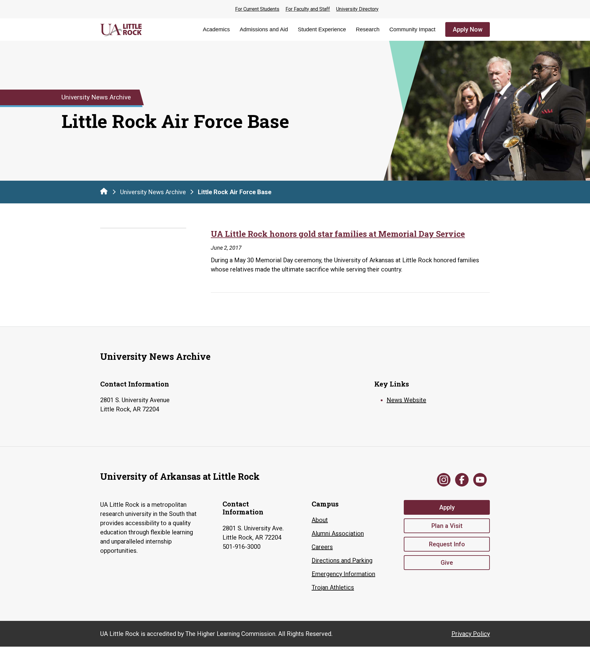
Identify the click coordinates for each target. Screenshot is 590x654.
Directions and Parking (342, 560)
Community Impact (412, 29)
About (320, 520)
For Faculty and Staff (307, 9)
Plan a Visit (446, 525)
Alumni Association (338, 533)
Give (447, 562)
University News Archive (153, 192)
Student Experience (322, 29)
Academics (216, 29)
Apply (447, 507)
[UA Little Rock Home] (104, 191)
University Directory (357, 9)
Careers (322, 547)
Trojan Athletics (333, 587)
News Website (406, 400)
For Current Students (257, 9)
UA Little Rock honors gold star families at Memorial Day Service (338, 234)
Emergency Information (343, 574)
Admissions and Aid (264, 29)
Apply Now (467, 29)
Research (368, 29)
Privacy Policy (470, 633)
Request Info (447, 544)
